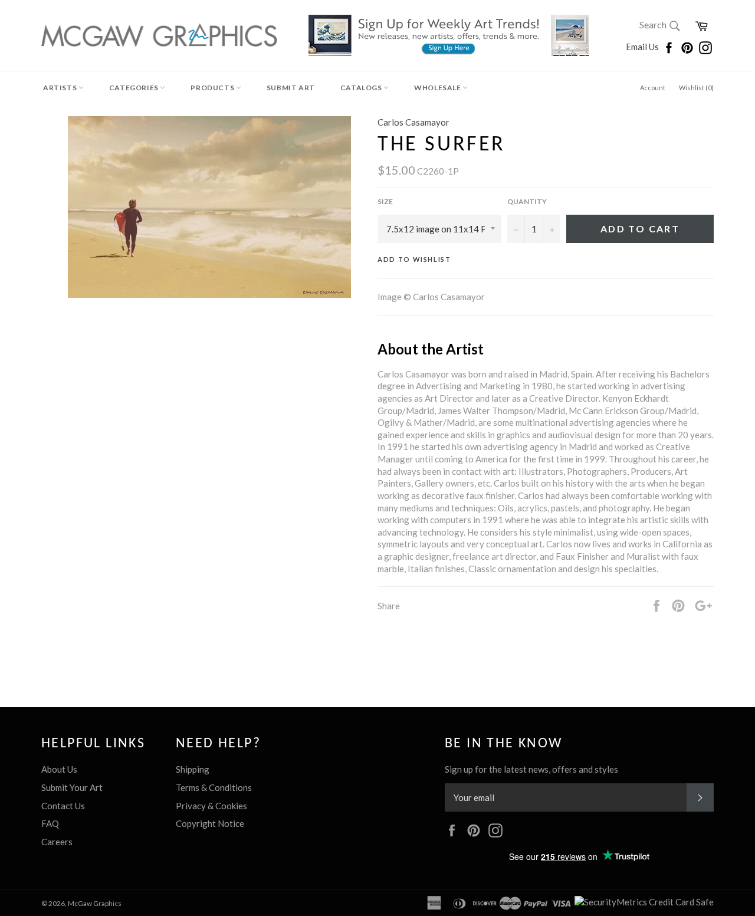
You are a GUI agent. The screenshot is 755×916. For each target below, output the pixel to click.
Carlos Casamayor (413, 122)
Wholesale (438, 87)
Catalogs (361, 87)
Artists (60, 87)
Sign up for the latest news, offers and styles (531, 769)
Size (385, 201)
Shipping (192, 769)
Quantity (527, 201)
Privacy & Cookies (211, 805)
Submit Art (291, 87)
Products (213, 87)
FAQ (50, 823)
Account (652, 87)
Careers (57, 841)
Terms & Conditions (214, 787)
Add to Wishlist (414, 259)
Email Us (643, 46)
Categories (134, 87)
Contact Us (63, 805)
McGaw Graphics (95, 903)
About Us (59, 769)
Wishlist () (696, 87)
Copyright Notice (210, 823)
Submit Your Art (72, 787)
